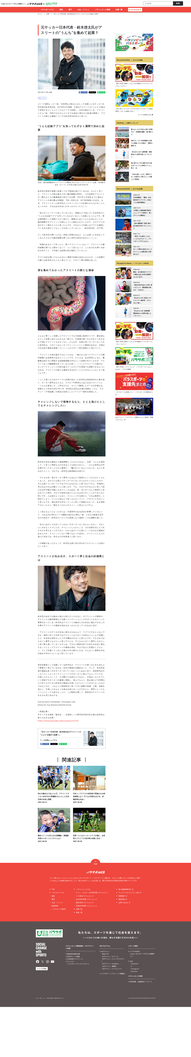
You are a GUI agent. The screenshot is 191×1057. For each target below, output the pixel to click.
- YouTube (133, 971)
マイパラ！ (71, 961)
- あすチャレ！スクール (109, 956)
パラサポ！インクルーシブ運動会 (113, 973)
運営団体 (121, 899)
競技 (53, 896)
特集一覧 (79, 912)
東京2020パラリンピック (85, 903)
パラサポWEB (135, 951)
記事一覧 (79, 909)
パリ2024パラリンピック (85, 896)
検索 (178, 3)
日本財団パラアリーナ (75, 959)
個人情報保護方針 (124, 889)
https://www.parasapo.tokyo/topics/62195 (58, 721)
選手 (53, 899)
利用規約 (121, 896)
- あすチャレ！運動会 (109, 966)
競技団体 (55, 906)
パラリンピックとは (83, 889)
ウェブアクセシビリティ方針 (128, 893)
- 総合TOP (105, 954)
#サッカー (42, 98)
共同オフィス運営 (73, 956)
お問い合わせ (123, 903)
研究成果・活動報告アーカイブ (141, 982)
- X (131, 966)
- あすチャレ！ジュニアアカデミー (112, 960)
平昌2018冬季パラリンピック (86, 906)
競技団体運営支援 (73, 954)
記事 (47, 14)
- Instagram (134, 969)
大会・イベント (57, 903)
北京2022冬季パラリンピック (86, 899)
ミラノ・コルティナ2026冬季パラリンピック (92, 893)
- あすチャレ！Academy (110, 964)
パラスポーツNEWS (59, 909)
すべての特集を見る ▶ (145, 115)
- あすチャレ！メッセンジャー (112, 969)
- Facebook (134, 964)
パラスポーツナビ (58, 893)
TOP (53, 889)
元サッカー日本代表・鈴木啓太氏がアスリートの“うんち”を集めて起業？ (76, 14)
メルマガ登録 (42, 969)
